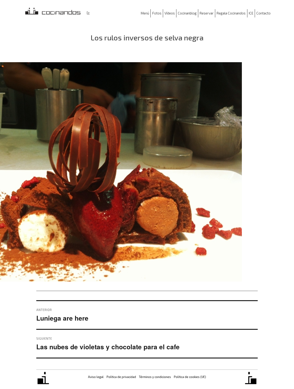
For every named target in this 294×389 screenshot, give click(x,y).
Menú (145, 13)
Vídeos (169, 13)
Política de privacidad (121, 377)
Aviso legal (96, 377)
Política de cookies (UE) (190, 377)
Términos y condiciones (155, 377)
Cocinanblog (187, 13)
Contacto (263, 13)
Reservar (207, 13)
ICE (251, 13)
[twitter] (88, 13)
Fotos (156, 13)
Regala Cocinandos (231, 13)
